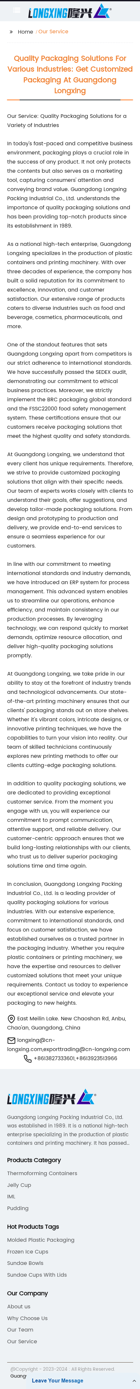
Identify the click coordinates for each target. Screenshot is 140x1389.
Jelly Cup (19, 1185)
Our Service (22, 1341)
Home (25, 32)
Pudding (18, 1208)
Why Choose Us (27, 1318)
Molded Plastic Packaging (41, 1240)
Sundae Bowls (25, 1263)
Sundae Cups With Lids (37, 1275)
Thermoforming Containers (42, 1173)
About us (18, 1306)
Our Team (20, 1330)
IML (11, 1197)
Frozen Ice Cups (27, 1252)
